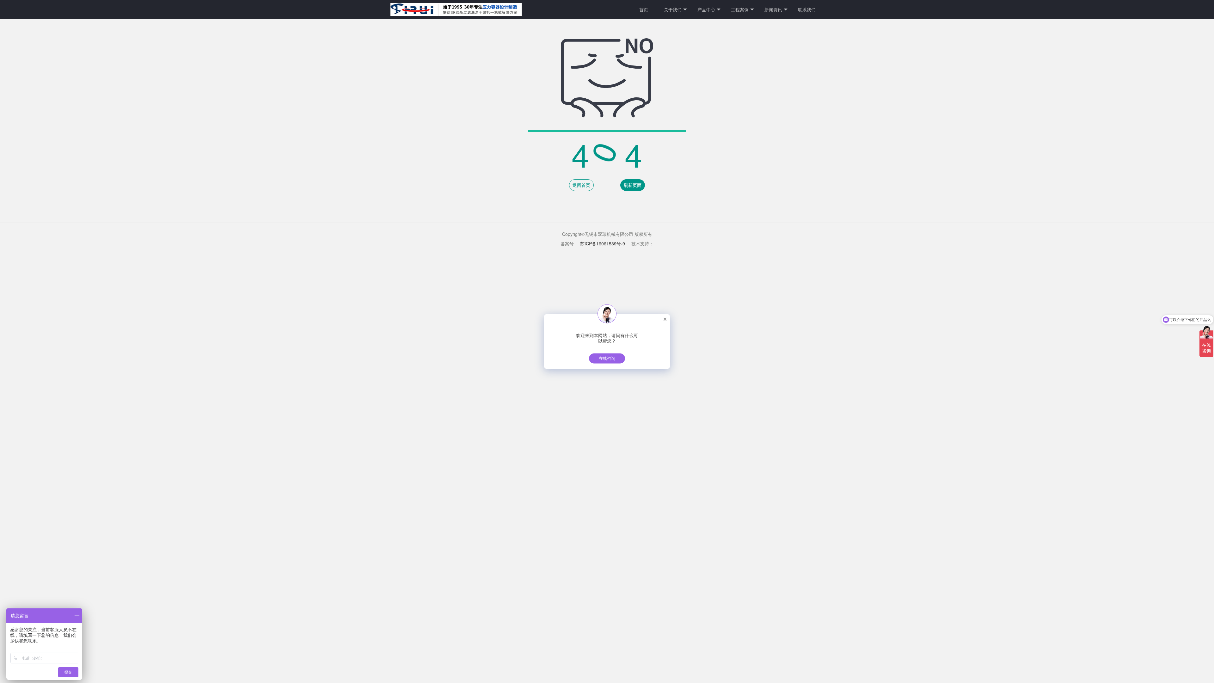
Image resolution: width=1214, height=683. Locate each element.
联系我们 (807, 9)
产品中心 (706, 9)
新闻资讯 (773, 9)
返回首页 (581, 185)
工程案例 (740, 9)
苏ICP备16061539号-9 (602, 243)
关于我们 (673, 9)
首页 (643, 9)
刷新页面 (632, 185)
